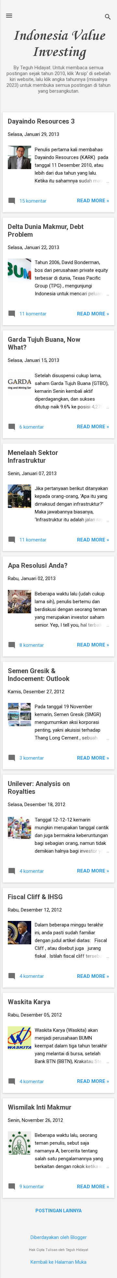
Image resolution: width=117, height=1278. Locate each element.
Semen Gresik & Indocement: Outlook (39, 675)
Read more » (93, 201)
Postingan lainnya (58, 1210)
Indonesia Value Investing (59, 44)
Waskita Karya (29, 1002)
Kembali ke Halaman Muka (58, 1262)
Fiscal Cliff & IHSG (35, 897)
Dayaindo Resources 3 (41, 121)
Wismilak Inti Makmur (40, 1107)
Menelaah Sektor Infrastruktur (33, 456)
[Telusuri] (108, 18)
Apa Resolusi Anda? (38, 565)
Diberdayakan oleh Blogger (59, 1237)
